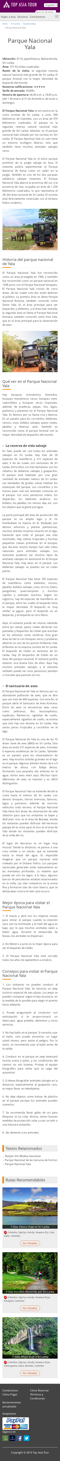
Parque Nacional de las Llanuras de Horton (31, 1160)
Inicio (5, 23)
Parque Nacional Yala (18, 1164)
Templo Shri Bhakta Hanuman (23, 1156)
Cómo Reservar (39, 1390)
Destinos (22, 17)
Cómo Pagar (9, 1394)
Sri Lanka (15, 23)
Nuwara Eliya (29, 23)
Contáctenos (37, 17)
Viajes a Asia (8, 17)
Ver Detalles (30, 1243)
